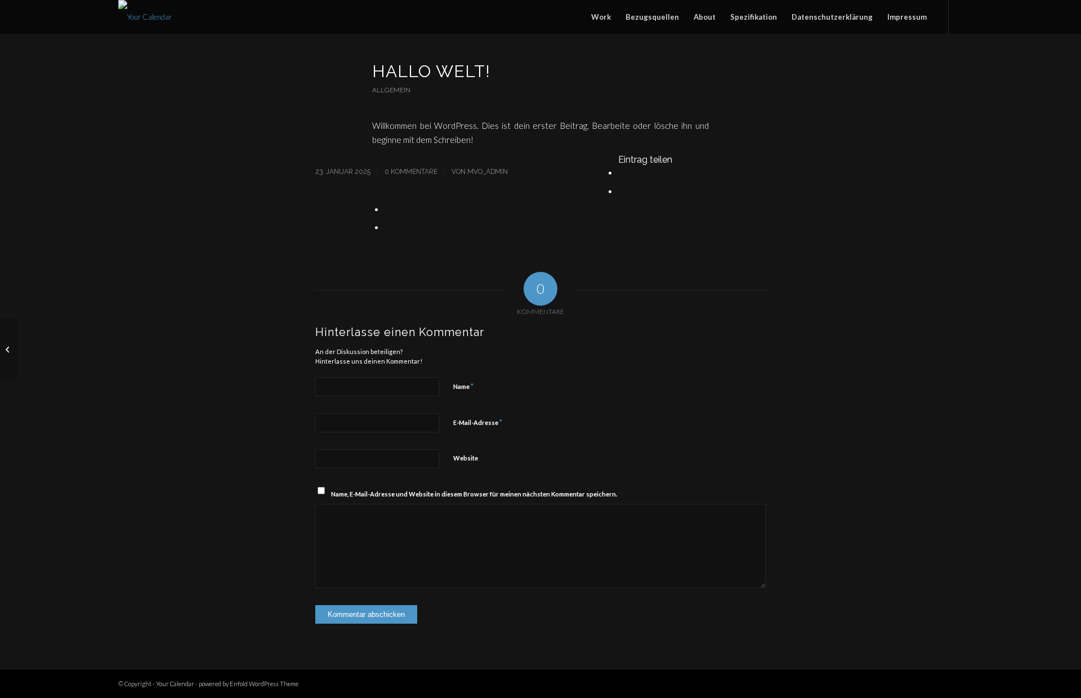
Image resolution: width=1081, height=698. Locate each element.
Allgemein (391, 90)
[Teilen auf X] (621, 191)
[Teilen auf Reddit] (388, 227)
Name (463, 386)
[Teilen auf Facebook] (621, 173)
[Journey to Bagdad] (8, 349)
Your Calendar (175, 683)
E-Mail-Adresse (477, 422)
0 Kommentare (411, 172)
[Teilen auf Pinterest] (388, 209)
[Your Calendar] (145, 17)
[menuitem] (601, 17)
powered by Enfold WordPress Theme (248, 683)
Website (465, 458)
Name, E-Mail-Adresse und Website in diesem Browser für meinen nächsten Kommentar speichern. (474, 494)
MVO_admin (487, 172)
